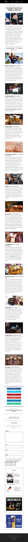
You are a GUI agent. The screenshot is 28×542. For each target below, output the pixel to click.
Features (19, 5)
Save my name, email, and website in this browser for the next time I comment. (13, 460)
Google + (14, 397)
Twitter (14, 391)
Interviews (16, 486)
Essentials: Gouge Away (17, 475)
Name (6, 444)
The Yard (13, 256)
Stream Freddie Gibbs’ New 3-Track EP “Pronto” (14, 410)
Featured (15, 473)
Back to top (13, 539)
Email (14, 403)
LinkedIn (14, 400)
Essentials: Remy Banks (14, 417)
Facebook (14, 388)
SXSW (9, 6)
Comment (7, 431)
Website (6, 455)
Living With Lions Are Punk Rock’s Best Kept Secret (13, 482)
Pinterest (14, 394)
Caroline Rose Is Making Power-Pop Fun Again (14, 490)
